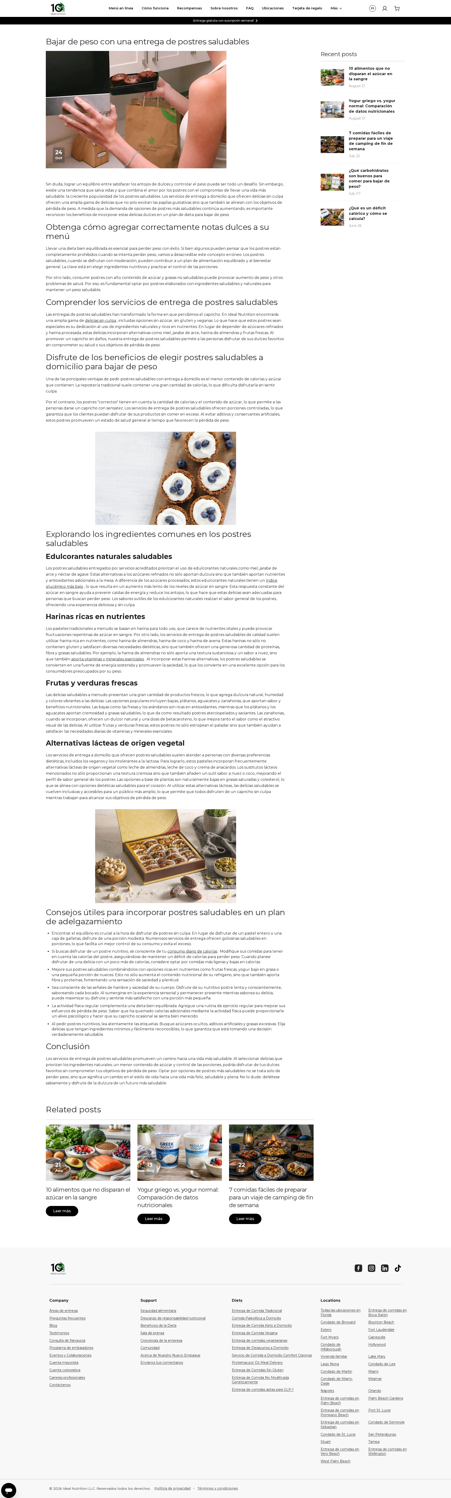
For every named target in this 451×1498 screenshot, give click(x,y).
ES (372, 8)
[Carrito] (397, 8)
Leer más (62, 1211)
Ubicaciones (273, 8)
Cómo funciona (155, 8)
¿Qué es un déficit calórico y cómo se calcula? (368, 213)
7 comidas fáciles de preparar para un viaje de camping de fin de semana (271, 1197)
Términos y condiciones (217, 1488)
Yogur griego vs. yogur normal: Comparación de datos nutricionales (177, 1197)
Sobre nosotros (224, 8)
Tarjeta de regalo (307, 8)
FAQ (249, 8)
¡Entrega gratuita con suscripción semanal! (223, 20)
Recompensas (189, 8)
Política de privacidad (172, 1488)
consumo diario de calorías (192, 951)
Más (334, 8)
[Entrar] (384, 8)
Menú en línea (121, 8)
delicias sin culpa (100, 320)
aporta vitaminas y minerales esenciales (107, 659)
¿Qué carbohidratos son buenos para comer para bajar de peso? (369, 178)
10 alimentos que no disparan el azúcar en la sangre (370, 73)
